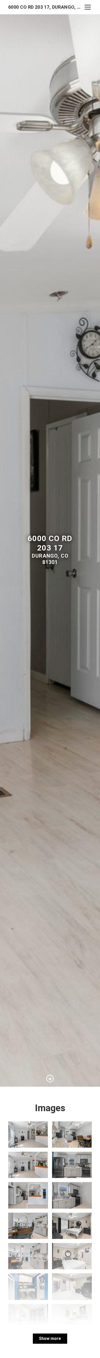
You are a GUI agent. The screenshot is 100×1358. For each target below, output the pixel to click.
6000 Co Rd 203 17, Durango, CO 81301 (46, 7)
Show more (50, 1338)
